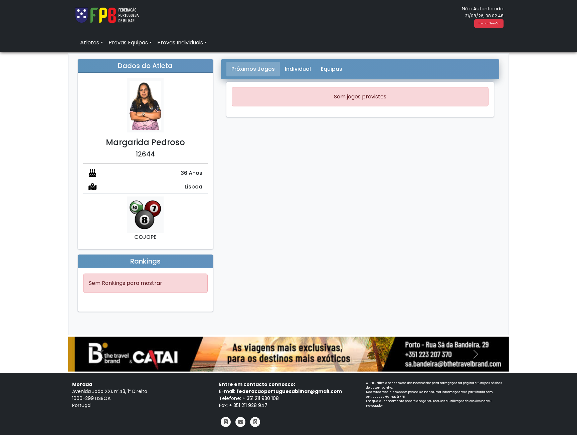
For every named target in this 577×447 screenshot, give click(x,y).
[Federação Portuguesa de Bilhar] (106, 14)
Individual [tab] (298, 69)
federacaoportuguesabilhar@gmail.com (289, 391)
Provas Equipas (128, 42)
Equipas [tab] (331, 69)
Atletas (89, 42)
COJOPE (145, 237)
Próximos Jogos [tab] (253, 69)
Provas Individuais (180, 42)
